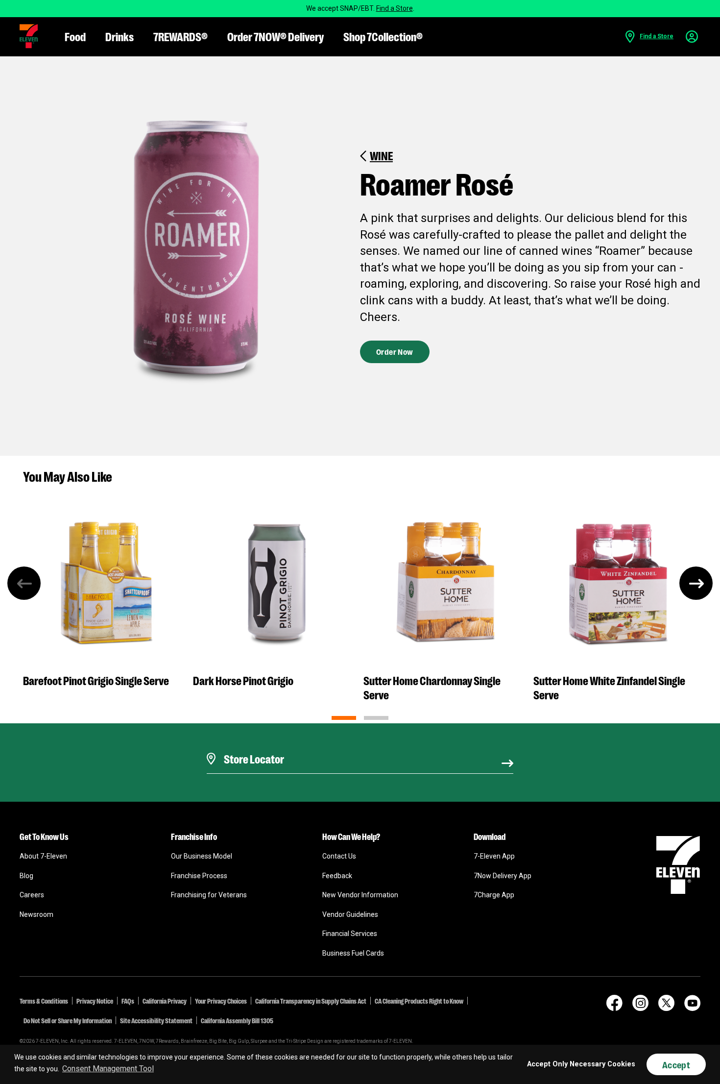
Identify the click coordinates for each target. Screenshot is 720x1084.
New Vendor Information (360, 895)
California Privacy (165, 1001)
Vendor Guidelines (350, 914)
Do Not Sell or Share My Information (68, 1020)
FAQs (127, 1001)
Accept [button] (676, 1064)
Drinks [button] (119, 36)
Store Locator (251, 746)
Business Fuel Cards (353, 953)
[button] (29, 36)
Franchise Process (199, 876)
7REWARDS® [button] (180, 36)
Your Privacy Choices (221, 1001)
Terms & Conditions (44, 1001)
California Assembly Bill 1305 (237, 1020)
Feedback (337, 876)
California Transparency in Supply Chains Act (310, 1001)
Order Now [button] (394, 351)
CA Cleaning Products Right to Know (419, 1001)
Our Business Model (201, 856)
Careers (32, 895)
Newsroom (36, 914)
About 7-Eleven (43, 856)
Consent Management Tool (108, 1068)
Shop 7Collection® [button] (383, 36)
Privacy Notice (94, 1001)
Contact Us (339, 856)
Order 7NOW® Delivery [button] (275, 36)
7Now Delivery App (502, 876)
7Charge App (494, 895)
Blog (26, 876)
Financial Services (349, 933)
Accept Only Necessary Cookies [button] (581, 1064)
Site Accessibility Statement (156, 1020)
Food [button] (75, 36)
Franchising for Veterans (209, 895)
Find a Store (394, 8)
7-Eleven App (494, 856)
